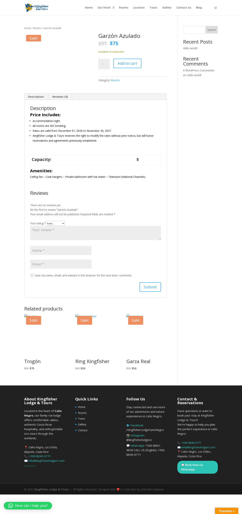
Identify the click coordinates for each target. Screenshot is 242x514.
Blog (199, 7)
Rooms (123, 7)
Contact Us (183, 7)
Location (139, 7)
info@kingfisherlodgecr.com (46, 461)
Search (211, 30)
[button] (28, 505)
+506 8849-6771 (40, 456)
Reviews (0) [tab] (60, 96)
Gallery (166, 7)
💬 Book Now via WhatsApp (192, 467)
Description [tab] (36, 96)
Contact (83, 430)
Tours (153, 7)
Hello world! (190, 48)
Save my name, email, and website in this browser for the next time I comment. (83, 275)
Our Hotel (104, 7)
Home (89, 7)
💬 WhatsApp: (145, 450)
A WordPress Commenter (198, 70)
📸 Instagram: (139, 437)
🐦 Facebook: (145, 427)
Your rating (38, 223)
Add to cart (127, 63)
